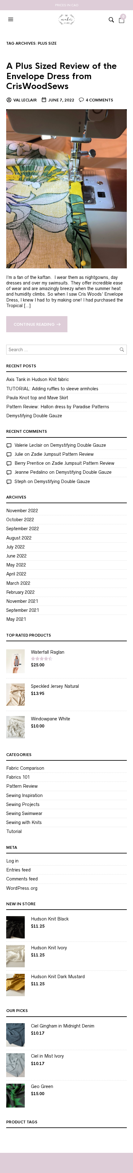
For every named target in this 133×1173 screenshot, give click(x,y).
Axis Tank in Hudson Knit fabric (37, 379)
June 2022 (16, 555)
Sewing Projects (23, 804)
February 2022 (20, 592)
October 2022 (20, 519)
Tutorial (14, 831)
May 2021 (16, 619)
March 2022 (18, 583)
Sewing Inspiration (24, 795)
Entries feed (18, 869)
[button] (11, 19)
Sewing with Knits (24, 822)
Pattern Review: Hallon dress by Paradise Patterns (57, 406)
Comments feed (22, 878)
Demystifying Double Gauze (34, 415)
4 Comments (99, 100)
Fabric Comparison (25, 768)
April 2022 (16, 573)
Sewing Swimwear (24, 813)
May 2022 (16, 564)
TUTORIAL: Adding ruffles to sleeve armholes (52, 388)
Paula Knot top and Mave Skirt (37, 397)
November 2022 (22, 510)
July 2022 (15, 546)
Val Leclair (25, 100)
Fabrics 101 (18, 777)
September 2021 (22, 610)
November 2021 (22, 601)
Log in (12, 860)
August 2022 (19, 537)
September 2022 (22, 528)
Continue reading (34, 324)
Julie (19, 454)
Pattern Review (22, 786)
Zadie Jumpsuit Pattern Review (62, 454)
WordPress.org (21, 888)
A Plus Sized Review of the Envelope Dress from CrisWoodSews (61, 76)
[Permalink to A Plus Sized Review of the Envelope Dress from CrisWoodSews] (66, 188)
